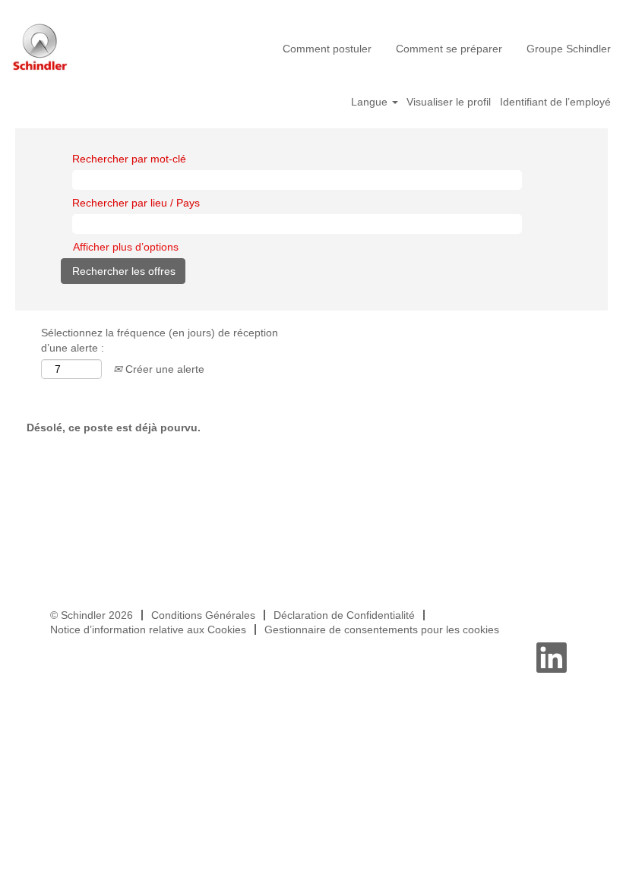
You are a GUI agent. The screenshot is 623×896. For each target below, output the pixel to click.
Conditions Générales (203, 615)
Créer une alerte (163, 369)
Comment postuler (327, 49)
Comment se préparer (449, 49)
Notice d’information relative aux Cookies (148, 629)
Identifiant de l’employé (555, 102)
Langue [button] (371, 102)
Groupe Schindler (569, 49)
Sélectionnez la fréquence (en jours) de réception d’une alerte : (159, 340)
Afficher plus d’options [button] (126, 247)
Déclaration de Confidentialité (344, 615)
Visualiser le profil (448, 102)
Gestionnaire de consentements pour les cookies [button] (381, 629)
